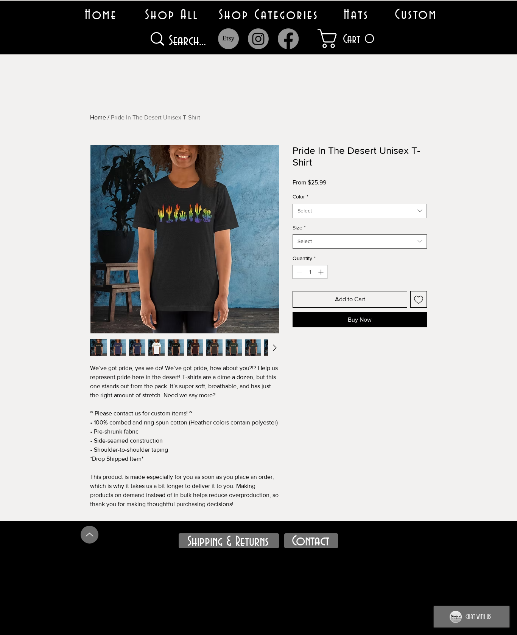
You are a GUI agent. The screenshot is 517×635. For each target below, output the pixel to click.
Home (98, 117)
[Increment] (321, 272)
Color (300, 197)
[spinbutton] (310, 272)
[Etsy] (228, 38)
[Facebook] (288, 38)
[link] (354, 38)
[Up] (89, 535)
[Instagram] (258, 38)
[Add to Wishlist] (418, 299)
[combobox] (360, 211)
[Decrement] (298, 272)
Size (299, 228)
